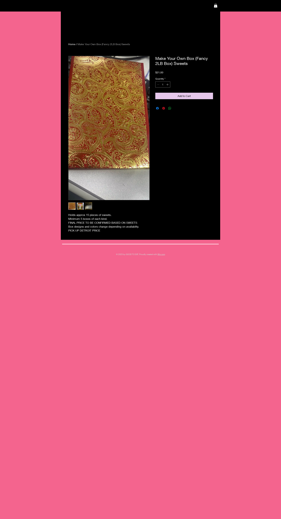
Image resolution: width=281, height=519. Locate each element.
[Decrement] (158, 84)
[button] (215, 5)
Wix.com (161, 254)
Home (71, 44)
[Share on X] (176, 108)
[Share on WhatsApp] (170, 108)
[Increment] (168, 84)
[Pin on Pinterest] (164, 108)
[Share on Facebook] (157, 108)
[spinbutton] (163, 84)
